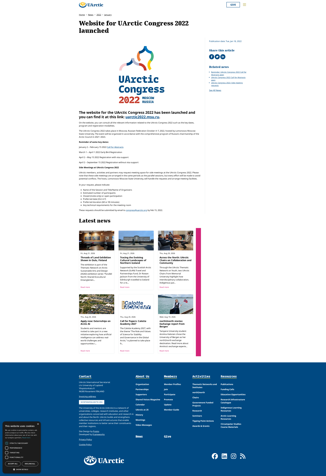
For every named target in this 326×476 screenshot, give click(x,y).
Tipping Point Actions (203, 421)
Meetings (140, 419)
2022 (99, 14)
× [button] (38, 424)
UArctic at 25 (142, 409)
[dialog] (22, 447)
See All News (215, 90)
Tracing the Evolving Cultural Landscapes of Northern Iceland (133, 260)
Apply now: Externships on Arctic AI (96, 322)
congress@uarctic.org (136, 210)
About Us (142, 377)
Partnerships (142, 389)
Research (197, 410)
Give (233, 4)
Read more (85, 287)
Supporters (141, 394)
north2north (198, 392)
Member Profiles (172, 384)
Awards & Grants (200, 426)
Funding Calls (227, 389)
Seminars (197, 415)
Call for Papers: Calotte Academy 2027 (133, 322)
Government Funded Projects (202, 404)
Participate (169, 394)
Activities (201, 377)
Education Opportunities (233, 394)
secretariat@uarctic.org (92, 402)
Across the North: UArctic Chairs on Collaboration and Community (175, 260)
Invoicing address (87, 396)
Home (82, 14)
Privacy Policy (85, 439)
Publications (227, 384)
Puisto (96, 431)
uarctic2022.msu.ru (142, 116)
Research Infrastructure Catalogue (233, 401)
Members (170, 377)
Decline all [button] (30, 464)
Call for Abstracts (115, 147)
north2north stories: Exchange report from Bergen (172, 323)
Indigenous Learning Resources (231, 409)
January (108, 14)
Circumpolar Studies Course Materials (231, 425)
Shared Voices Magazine (148, 399)
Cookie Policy (85, 444)
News (90, 14)
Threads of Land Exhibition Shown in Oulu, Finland (96, 259)
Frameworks (99, 434)
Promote (168, 399)
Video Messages (144, 425)
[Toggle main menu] (244, 4)
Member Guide (171, 409)
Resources (229, 377)
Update (168, 404)
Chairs (195, 397)
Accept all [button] (13, 464)
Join (166, 389)
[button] (21, 469)
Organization (142, 384)
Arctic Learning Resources (228, 417)
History (139, 414)
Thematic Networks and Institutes (204, 386)
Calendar (140, 404)
